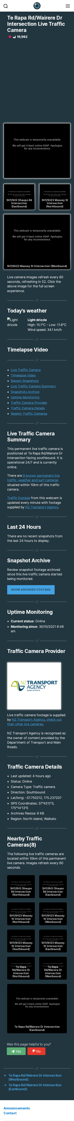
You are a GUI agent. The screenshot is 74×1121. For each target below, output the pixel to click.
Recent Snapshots (25, 381)
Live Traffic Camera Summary (33, 386)
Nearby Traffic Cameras (29, 413)
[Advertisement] (37, 80)
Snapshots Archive (25, 392)
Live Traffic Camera (26, 370)
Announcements (17, 1108)
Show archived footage (31, 589)
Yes (18, 1051)
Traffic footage (18, 498)
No (38, 1051)
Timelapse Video (23, 375)
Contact (10, 1113)
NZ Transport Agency (41, 507)
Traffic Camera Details (28, 408)
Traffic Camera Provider (29, 403)
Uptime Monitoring (25, 397)
